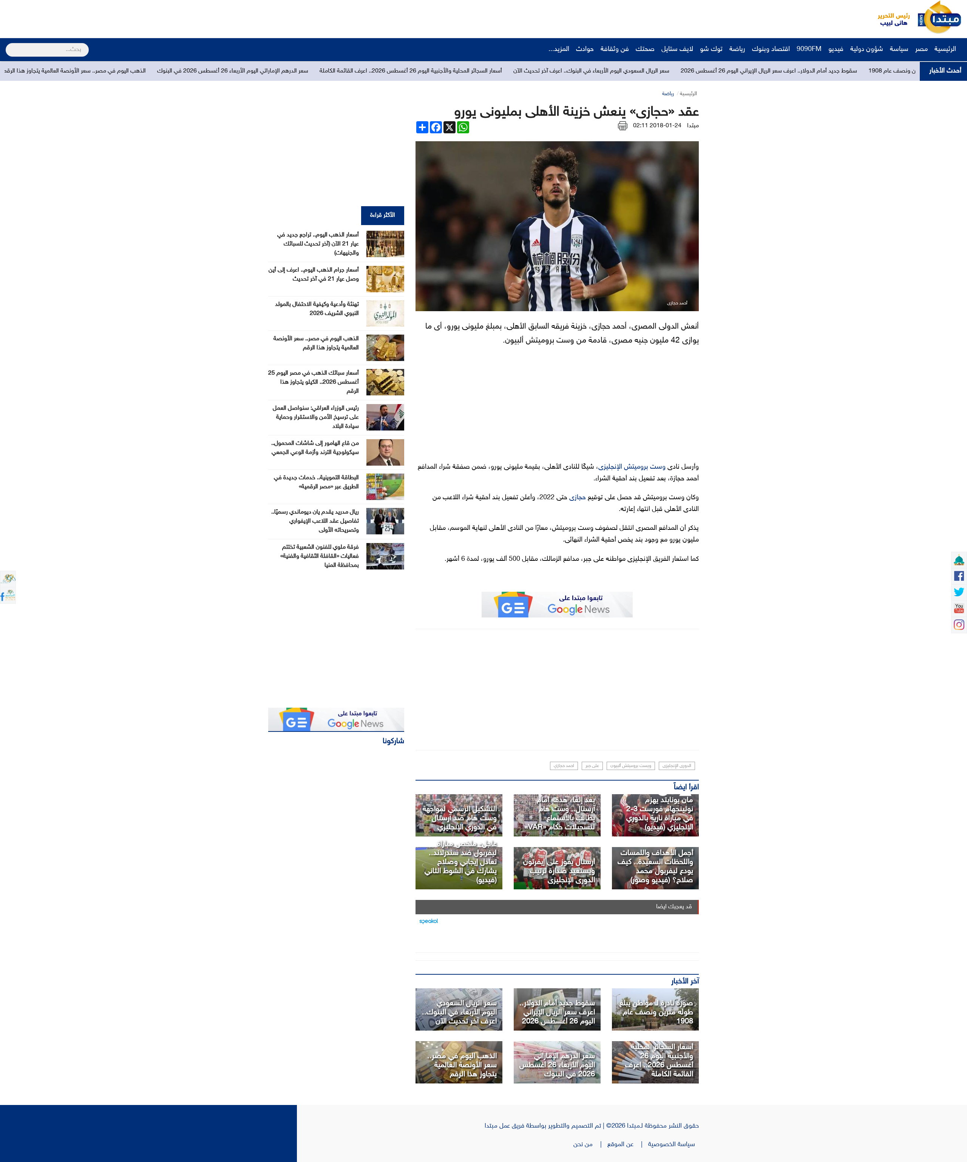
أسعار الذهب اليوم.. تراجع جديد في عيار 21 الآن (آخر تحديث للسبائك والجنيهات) (318, 244)
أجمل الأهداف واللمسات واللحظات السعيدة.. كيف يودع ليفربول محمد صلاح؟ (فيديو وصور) (655, 867)
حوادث (585, 49)
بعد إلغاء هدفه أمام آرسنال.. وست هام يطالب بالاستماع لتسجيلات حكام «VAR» (560, 814)
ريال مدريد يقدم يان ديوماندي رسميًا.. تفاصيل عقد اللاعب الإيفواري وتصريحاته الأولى (315, 521)
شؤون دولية (866, 49)
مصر (921, 49)
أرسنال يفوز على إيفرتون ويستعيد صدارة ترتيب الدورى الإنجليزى (559, 871)
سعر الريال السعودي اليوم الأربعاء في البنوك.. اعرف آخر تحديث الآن (708, 71)
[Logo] (889, 17)
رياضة (737, 49)
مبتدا (693, 126)
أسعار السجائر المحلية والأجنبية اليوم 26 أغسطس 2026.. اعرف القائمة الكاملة (527, 71)
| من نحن (590, 1144)
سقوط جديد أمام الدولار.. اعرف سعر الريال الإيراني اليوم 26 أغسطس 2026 (557, 1012)
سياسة (899, 49)
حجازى (577, 498)
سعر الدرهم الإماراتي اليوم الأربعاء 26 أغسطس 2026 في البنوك (349, 71)
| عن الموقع (627, 1144)
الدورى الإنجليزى (677, 765)
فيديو (835, 49)
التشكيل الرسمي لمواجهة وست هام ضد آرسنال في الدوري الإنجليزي (460, 818)
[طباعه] (622, 126)
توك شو (711, 49)
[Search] (9, 45)
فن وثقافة (615, 49)
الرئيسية (946, 49)
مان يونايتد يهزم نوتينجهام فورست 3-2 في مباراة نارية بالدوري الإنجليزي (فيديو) (659, 814)
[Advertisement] (142, 17)
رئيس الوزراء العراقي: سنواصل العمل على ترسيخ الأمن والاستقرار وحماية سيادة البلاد (316, 417)
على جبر (592, 765)
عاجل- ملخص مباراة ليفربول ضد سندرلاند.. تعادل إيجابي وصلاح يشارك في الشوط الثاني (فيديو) (461, 862)
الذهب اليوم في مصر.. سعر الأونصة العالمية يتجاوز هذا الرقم (191, 71)
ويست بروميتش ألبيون (630, 765)
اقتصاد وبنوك (771, 49)
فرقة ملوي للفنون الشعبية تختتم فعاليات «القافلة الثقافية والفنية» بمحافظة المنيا (319, 556)
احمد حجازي (564, 765)
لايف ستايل (677, 49)
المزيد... (558, 49)
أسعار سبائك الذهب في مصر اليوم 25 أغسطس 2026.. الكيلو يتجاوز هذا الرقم (313, 382)
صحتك (645, 49)
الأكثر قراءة (382, 215)
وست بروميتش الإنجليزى (632, 467)
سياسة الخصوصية (673, 1144)
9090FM (809, 49)
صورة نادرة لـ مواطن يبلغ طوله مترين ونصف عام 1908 (656, 1012)
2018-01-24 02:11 (657, 126)
